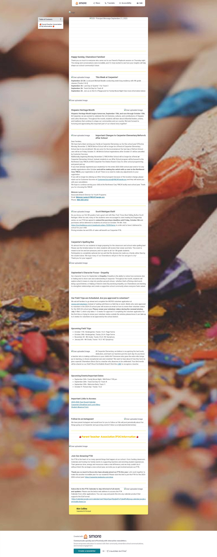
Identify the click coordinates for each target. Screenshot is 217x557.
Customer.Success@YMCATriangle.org (112, 180)
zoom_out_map (90, 78)
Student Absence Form (79, 407)
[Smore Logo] (81, 3)
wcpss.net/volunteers (79, 304)
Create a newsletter (87, 551)
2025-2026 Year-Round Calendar (83, 402)
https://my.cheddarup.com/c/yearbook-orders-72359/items (93, 225)
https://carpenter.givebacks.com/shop (99, 477)
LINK (119, 364)
